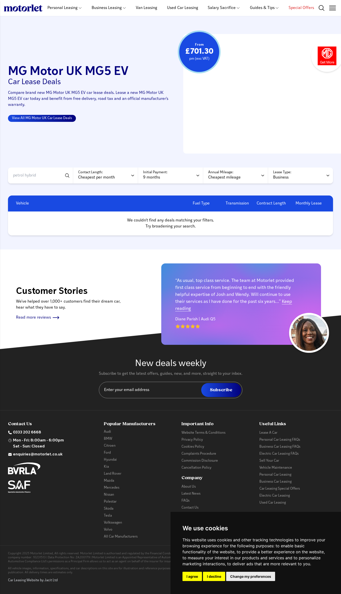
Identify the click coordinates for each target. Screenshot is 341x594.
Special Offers (301, 8)
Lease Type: (282, 172)
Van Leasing (146, 8)
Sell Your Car (269, 461)
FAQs (185, 501)
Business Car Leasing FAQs (279, 447)
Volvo (108, 530)
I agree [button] (192, 576)
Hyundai (110, 460)
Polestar (110, 502)
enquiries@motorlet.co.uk (38, 454)
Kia (106, 467)
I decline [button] (214, 576)
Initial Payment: (155, 172)
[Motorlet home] (23, 7)
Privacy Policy (192, 440)
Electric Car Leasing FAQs (279, 454)
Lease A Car (268, 433)
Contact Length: (90, 172)
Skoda (108, 509)
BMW (108, 439)
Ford (107, 453)
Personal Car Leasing (275, 475)
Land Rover (112, 474)
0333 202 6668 (27, 432)
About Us (188, 487)
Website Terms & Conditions (203, 433)
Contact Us (189, 508)
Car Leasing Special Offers (279, 489)
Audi (107, 432)
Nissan (109, 495)
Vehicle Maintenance (275, 468)
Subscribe (221, 390)
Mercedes (111, 488)
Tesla (108, 516)
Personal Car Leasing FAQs (279, 440)
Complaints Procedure (198, 454)
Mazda (109, 481)
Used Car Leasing (182, 8)
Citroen (110, 446)
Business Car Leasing (275, 482)
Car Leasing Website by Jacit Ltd (33, 580)
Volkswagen (113, 523)
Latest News (190, 494)
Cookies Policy (192, 447)
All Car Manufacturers (121, 537)
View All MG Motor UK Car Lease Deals (42, 118)
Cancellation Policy (196, 468)
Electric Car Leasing (274, 496)
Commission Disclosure (199, 461)
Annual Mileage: (220, 172)
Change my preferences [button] (250, 576)
